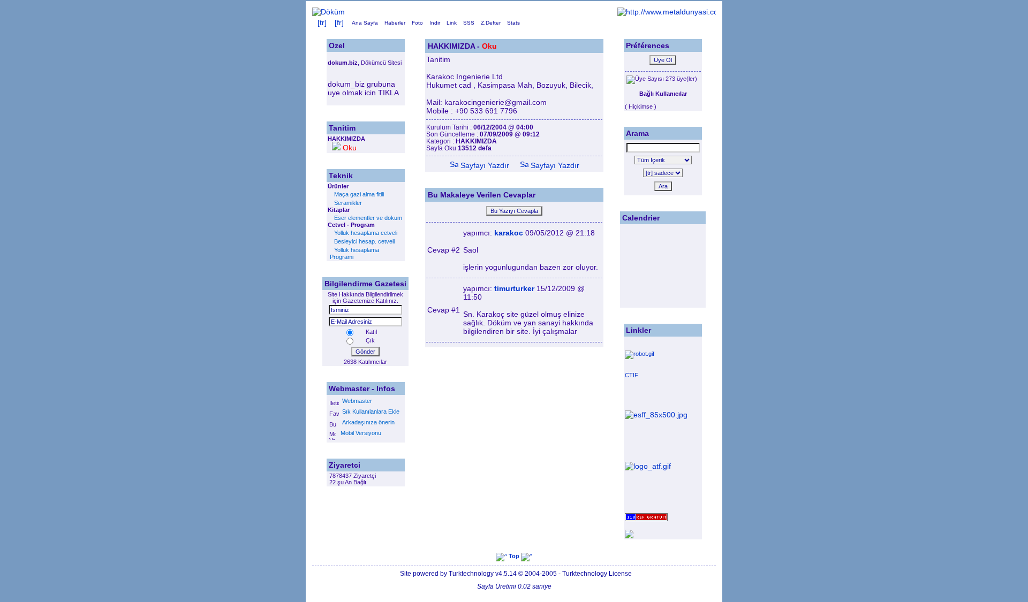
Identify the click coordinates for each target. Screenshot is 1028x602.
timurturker (514, 288)
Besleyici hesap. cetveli (364, 241)
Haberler (394, 23)
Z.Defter (491, 23)
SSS (468, 23)
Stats (513, 23)
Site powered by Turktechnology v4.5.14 (459, 573)
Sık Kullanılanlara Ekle (369, 411)
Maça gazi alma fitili (359, 194)
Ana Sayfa (365, 23)
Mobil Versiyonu (358, 433)
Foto (417, 23)
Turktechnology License (597, 573)
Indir (434, 23)
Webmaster (356, 401)
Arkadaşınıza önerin (367, 422)
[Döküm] (328, 11)
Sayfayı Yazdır (483, 165)
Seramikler (348, 203)
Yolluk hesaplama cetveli (365, 233)
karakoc (508, 232)
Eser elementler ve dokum (368, 218)
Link (452, 23)
